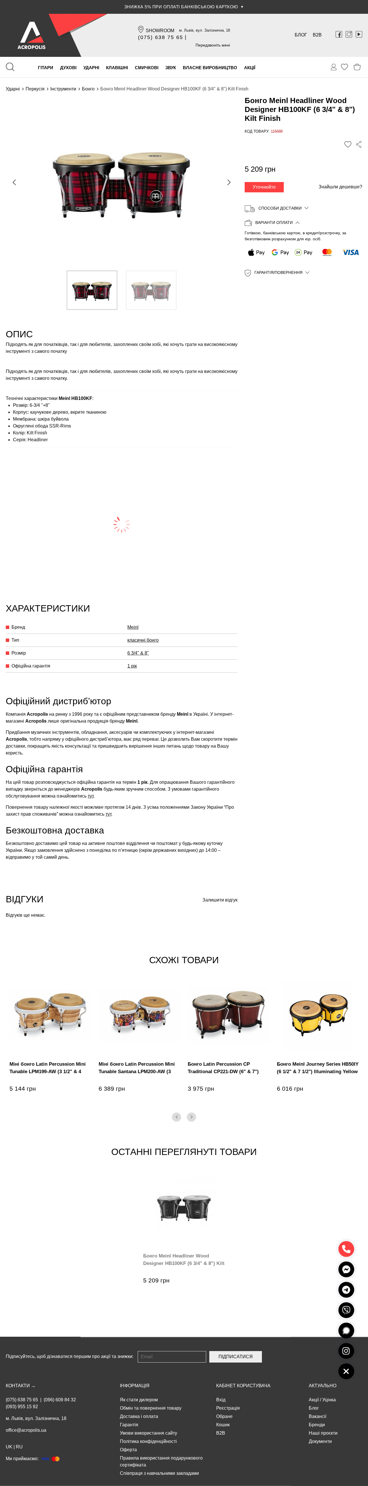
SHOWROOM (160, 30)
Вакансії (317, 1416)
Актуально (322, 1385)
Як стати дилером (139, 1399)
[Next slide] (229, 182)
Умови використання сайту (148, 1433)
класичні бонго (143, 640)
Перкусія (35, 88)
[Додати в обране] (347, 144)
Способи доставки (280, 208)
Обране (224, 1416)
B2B (317, 34)
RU (19, 1446)
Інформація (135, 1385)
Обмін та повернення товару (150, 1408)
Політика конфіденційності (148, 1441)
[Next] (191, 1117)
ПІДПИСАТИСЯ (235, 1356)
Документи (320, 1441)
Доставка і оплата (139, 1416)
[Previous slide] (15, 182)
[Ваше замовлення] (334, 67)
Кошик (223, 1424)
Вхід (220, 1399)
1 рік (132, 665)
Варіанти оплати (274, 222)
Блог (301, 34)
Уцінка (329, 1399)
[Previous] (176, 1117)
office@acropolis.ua (26, 1430)
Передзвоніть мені (212, 45)
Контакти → (21, 1385)
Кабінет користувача (243, 1385)
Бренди (317, 1424)
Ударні (13, 88)
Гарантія (129, 1424)
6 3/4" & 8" (138, 653)
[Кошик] (357, 67)
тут (90, 796)
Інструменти (63, 88)
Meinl (133, 627)
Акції (314, 1399)
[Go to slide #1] (92, 290)
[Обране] (344, 67)
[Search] (10, 67)
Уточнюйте (264, 187)
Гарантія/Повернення (278, 272)
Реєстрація (228, 1408)
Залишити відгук (219, 899)
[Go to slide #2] (151, 290)
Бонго (88, 88)
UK (9, 1446)
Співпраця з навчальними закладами (159, 1473)
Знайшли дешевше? (340, 186)
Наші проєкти (323, 1433)
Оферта (128, 1449)
